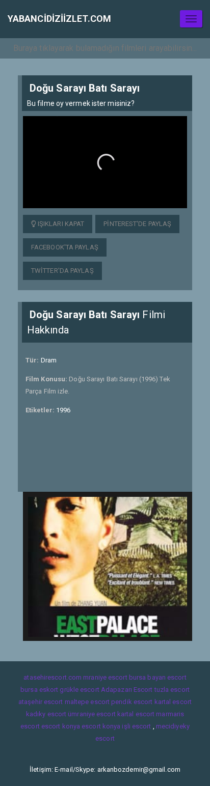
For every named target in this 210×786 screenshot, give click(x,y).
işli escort (136, 726)
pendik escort (131, 702)
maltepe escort (87, 702)
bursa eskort (39, 689)
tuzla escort (172, 689)
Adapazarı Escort (127, 689)
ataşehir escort (40, 702)
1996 (63, 410)
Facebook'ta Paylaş (64, 247)
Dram (49, 360)
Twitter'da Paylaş (62, 270)
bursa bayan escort (158, 677)
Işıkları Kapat (60, 224)
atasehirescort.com (52, 677)
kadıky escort (46, 714)
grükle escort (79, 689)
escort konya (60, 726)
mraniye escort (105, 677)
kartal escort (173, 702)
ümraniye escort (92, 714)
